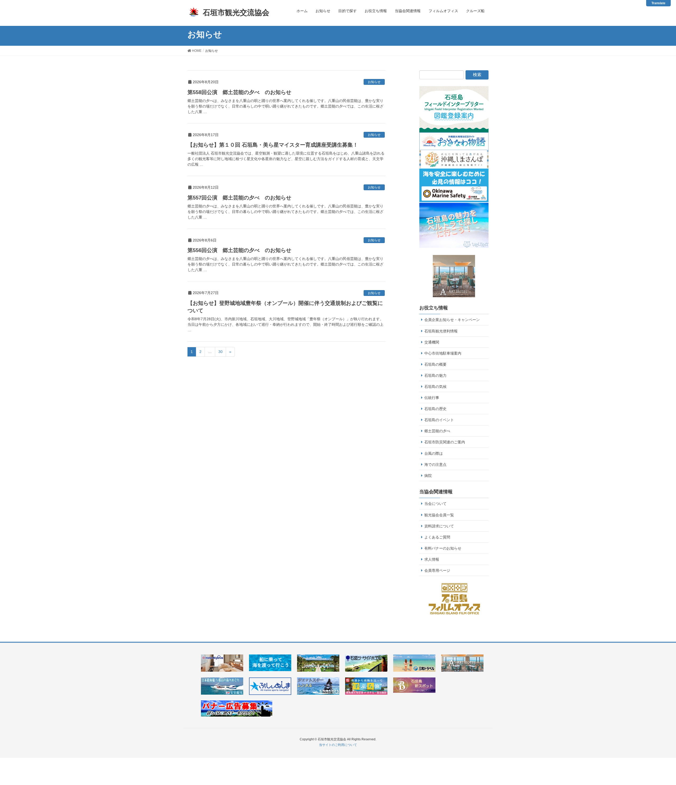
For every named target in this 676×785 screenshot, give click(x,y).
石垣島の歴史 (435, 409)
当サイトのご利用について (338, 745)
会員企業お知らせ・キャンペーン (452, 320)
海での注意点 (435, 464)
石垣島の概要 (435, 364)
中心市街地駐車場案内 (442, 353)
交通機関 (431, 342)
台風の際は (433, 453)
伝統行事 (431, 398)
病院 (428, 475)
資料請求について (439, 526)
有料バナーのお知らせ (442, 548)
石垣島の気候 (435, 386)
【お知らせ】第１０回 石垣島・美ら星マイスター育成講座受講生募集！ (272, 145)
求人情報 (431, 559)
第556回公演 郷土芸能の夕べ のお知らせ (239, 250)
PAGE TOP (662, 754)
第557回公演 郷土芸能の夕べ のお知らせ (239, 198)
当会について (435, 503)
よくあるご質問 (437, 537)
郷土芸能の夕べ (437, 431)
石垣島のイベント (439, 420)
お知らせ (374, 82)
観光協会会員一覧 (439, 515)
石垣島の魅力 (435, 375)
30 (220, 352)
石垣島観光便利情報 (441, 331)
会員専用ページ (437, 570)
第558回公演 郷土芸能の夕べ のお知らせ (239, 92)
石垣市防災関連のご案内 (444, 442)
